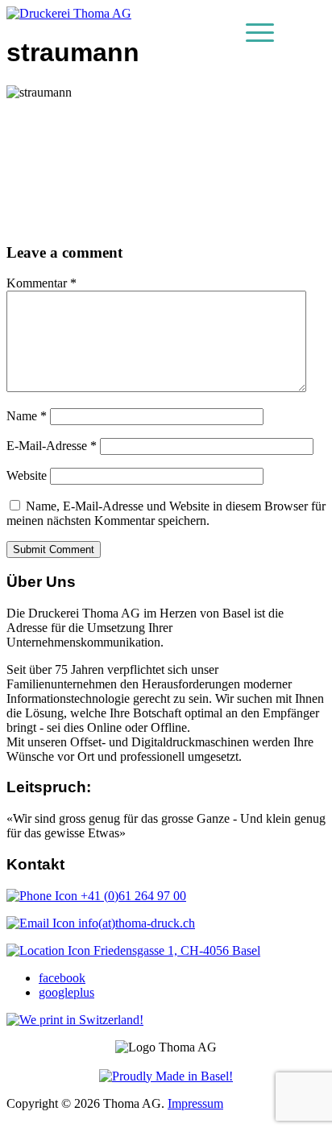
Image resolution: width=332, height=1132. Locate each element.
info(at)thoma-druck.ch (135, 923)
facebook (62, 978)
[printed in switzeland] (74, 1020)
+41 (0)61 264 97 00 (131, 896)
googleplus (66, 992)
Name (26, 416)
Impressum (195, 1103)
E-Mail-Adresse (51, 445)
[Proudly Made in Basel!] (166, 1076)
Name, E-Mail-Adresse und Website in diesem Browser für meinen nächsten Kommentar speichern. (166, 513)
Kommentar (41, 283)
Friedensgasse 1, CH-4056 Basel (175, 950)
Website (26, 475)
